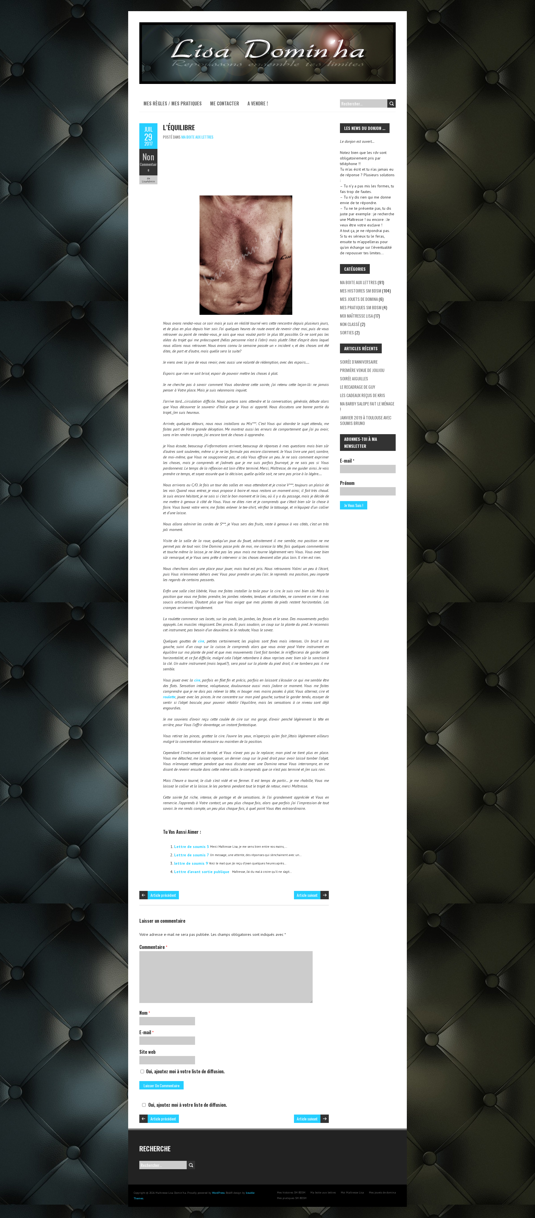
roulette (169, 696)
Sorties (347, 332)
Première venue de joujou (362, 370)
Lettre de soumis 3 (191, 846)
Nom (144, 1012)
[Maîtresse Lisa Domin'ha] (267, 25)
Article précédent (163, 895)
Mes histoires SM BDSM (360, 290)
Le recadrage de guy (357, 387)
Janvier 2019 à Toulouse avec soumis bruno (365, 420)
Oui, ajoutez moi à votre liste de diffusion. (185, 1071)
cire (201, 641)
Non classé (349, 324)
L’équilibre (179, 127)
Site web (147, 1051)
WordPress (218, 1193)
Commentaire (148, 167)
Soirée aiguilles (354, 378)
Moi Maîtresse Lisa (356, 316)
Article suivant (307, 895)
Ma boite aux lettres (197, 137)
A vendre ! (257, 103)
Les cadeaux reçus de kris (362, 395)
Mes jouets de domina (359, 299)
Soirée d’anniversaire (359, 362)
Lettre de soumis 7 (191, 854)
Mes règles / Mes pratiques (173, 103)
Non (148, 156)
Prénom (347, 483)
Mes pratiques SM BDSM (360, 307)
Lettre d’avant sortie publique (201, 871)
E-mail (146, 1032)
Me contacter (224, 103)
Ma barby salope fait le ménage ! (367, 406)
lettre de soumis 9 (191, 863)
